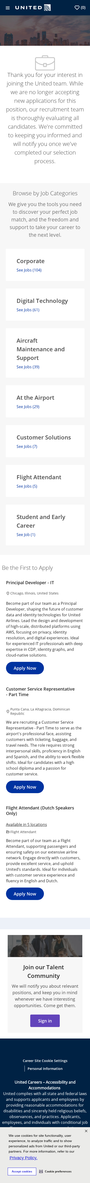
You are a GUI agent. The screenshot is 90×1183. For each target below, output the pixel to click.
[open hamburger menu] (8, 8)
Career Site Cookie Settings (45, 1060)
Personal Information (45, 1068)
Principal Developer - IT (30, 582)
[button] (55, 1171)
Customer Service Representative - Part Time (40, 691)
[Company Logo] (33, 7)
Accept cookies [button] (22, 1171)
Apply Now (25, 668)
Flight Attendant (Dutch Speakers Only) (40, 810)
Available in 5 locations (26, 825)
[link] (45, 1021)
